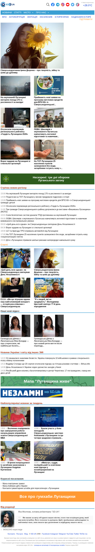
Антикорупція (17, 17)
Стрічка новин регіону (14, 187)
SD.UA (33, 534)
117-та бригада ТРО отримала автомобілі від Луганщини (32, 231)
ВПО (4, 17)
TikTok (82, 534)
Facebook (46, 534)
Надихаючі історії (81, 17)
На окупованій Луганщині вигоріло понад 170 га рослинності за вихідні (38, 194)
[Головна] (8, 4)
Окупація (32, 17)
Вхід (26, 534)
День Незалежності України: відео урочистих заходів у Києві (33, 367)
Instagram (54, 534)
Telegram (62, 534)
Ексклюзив (46, 17)
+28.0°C (87, 5)
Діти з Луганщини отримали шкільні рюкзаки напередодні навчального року (40, 240)
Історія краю (62, 17)
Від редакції (8, 507)
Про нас (40, 12)
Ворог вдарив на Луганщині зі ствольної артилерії (29, 228)
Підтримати (85, 19)
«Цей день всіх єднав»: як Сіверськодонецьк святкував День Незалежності (40, 224)
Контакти (11, 534)
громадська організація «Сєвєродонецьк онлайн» (49, 545)
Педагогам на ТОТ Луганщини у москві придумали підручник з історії (37, 197)
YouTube (69, 534)
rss (86, 534)
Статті (17, 12)
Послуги (19, 534)
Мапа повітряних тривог (14, 484)
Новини (7, 12)
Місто (27, 12)
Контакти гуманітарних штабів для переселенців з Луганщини (31, 488)
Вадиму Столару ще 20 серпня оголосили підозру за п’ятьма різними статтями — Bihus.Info (48, 364)
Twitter (76, 534)
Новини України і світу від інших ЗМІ (22, 352)
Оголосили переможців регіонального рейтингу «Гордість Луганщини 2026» (41, 206)
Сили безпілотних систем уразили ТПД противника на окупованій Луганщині (41, 215)
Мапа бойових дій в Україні (15, 486)
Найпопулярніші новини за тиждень (22, 403)
